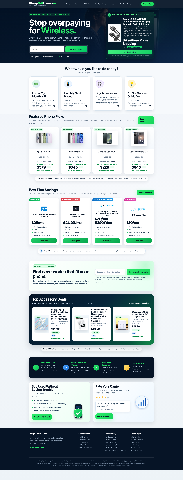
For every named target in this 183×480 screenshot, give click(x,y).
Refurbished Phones (85, 447)
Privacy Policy (135, 442)
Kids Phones (88, 4)
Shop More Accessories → (140, 303)
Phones (77, 4)
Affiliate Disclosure (136, 440)
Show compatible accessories (138, 272)
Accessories (113, 4)
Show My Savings (76, 49)
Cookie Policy (135, 445)
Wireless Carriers (110, 440)
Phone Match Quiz (84, 442)
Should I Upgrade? (111, 447)
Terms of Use (135, 447)
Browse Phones (143, 120)
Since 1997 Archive (137, 453)
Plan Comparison (110, 437)
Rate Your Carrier (126, 4)
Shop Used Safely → (42, 417)
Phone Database (84, 440)
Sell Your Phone (100, 4)
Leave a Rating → (104, 416)
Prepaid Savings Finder (113, 445)
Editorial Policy (135, 437)
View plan (44, 241)
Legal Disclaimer (136, 450)
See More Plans (145, 192)
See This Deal (130, 52)
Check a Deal (147, 4)
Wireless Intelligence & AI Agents (116, 450)
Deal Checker (83, 437)
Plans (68, 4)
